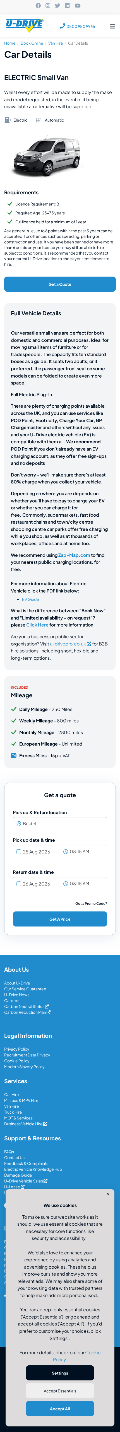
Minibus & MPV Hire (21, 1100)
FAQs (9, 1151)
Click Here (37, 625)
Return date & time (33, 872)
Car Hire (11, 1094)
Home (10, 42)
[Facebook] (38, 5)
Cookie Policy (17, 1060)
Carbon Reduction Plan (25, 1012)
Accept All (60, 1408)
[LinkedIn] (67, 5)
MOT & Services (18, 1117)
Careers (11, 1000)
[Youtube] (77, 5)
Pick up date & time (34, 840)
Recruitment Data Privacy (27, 1054)
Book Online (32, 42)
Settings (60, 1372)
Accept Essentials (60, 1390)
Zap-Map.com (74, 555)
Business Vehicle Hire (23, 1123)
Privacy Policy (16, 1048)
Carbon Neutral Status (24, 1006)
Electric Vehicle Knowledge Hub (33, 1169)
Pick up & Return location (40, 812)
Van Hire (55, 42)
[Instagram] (47, 5)
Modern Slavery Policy (24, 1066)
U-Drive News (16, 994)
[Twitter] (57, 5)
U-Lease (12, 1186)
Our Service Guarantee (25, 988)
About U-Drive (17, 982)
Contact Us (14, 1157)
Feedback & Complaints (26, 1163)
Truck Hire (13, 1111)
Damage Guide (18, 1174)
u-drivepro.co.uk (68, 644)
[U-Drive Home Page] (25, 26)
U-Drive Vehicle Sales (24, 1180)
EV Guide (30, 599)
